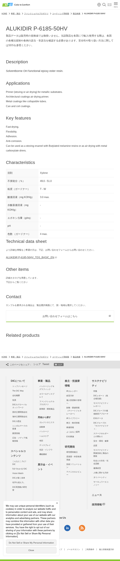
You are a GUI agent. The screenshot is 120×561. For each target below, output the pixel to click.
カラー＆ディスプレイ (46, 395)
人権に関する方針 (100, 473)
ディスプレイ (45, 445)
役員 (14, 400)
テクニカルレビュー (73, 473)
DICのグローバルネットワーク (19, 406)
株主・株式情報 (73, 423)
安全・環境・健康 (100, 441)
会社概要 (16, 395)
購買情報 (16, 433)
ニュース (97, 495)
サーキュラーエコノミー (100, 483)
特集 (95, 391)
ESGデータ (98, 418)
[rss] (82, 528)
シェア (37, 364)
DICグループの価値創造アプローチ (100, 412)
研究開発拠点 (72, 452)
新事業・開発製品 (46, 409)
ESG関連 (70, 437)
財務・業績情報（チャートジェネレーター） (73, 411)
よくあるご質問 (73, 432)
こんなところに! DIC (19, 462)
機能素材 (43, 454)
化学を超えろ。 (18, 482)
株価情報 (70, 427)
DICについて (18, 381)
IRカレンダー (72, 391)
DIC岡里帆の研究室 (19, 488)
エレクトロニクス (46, 422)
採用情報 (97, 504)
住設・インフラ (45, 450)
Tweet (45, 364)
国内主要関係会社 (19, 412)
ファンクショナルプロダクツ (46, 403)
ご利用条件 (89, 549)
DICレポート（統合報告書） (100, 397)
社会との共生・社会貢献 (100, 462)
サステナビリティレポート (100, 404)
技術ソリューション (73, 465)
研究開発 (70, 446)
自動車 (42, 427)
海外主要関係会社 (19, 417)
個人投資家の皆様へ (73, 401)
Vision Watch (17, 473)
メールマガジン (73, 549)
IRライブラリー (73, 418)
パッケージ (44, 431)
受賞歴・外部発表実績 (73, 458)
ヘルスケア (44, 436)
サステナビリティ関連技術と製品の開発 (100, 453)
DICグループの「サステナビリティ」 (100, 426)
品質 (95, 445)
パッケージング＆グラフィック (46, 387)
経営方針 (70, 396)
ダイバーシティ (100, 477)
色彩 (41, 441)
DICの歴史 (16, 421)
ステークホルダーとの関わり (100, 435)
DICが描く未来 (18, 478)
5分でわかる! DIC (19, 469)
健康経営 (97, 468)
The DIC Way (18, 391)
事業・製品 (44, 381)
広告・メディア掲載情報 (19, 439)
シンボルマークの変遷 (19, 427)
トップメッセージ (19, 386)
